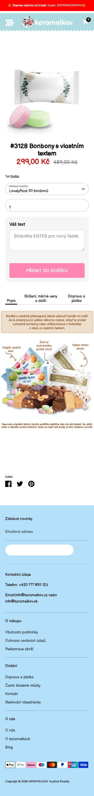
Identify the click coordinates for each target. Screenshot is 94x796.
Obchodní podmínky (21, 632)
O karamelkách (17, 739)
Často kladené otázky (22, 685)
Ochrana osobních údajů (25, 640)
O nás (10, 730)
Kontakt (11, 694)
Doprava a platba (76, 298)
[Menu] (9, 22)
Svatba (14, 176)
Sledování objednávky (23, 702)
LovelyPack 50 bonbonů (28, 191)
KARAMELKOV (38, 781)
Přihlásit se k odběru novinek (39, 550)
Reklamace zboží (19, 649)
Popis (11, 301)
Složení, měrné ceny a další (40, 298)
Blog (9, 747)
